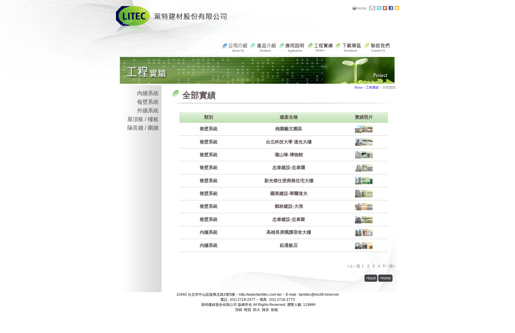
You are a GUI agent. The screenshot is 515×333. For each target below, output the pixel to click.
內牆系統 (148, 93)
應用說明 (292, 46)
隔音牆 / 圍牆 (143, 128)
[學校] (364, 144)
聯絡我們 (372, 8)
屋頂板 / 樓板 (143, 119)
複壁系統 (148, 102)
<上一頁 (353, 266)
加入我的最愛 (397, 8)
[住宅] (364, 156)
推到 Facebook (391, 8)
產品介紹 (264, 46)
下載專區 (349, 46)
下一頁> (388, 266)
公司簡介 (236, 46)
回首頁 (359, 8)
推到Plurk (385, 8)
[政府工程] (364, 131)
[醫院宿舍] (364, 234)
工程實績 (321, 46)
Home (359, 87)
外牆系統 (148, 111)
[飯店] (364, 247)
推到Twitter (379, 8)
